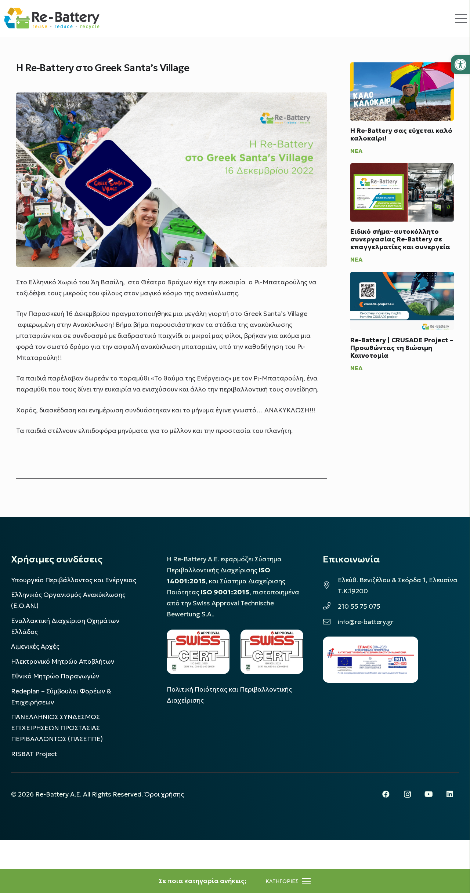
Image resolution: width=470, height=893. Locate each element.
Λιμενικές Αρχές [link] (35, 646)
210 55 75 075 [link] (359, 606)
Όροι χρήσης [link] (164, 794)
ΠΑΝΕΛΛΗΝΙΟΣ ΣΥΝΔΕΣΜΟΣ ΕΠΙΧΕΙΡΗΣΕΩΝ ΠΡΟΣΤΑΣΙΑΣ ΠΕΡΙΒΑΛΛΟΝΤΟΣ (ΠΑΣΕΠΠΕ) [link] (57, 728)
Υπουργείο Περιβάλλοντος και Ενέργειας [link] (73, 580)
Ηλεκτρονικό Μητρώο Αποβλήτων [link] (62, 661)
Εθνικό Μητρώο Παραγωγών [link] (55, 676)
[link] (460, 64)
